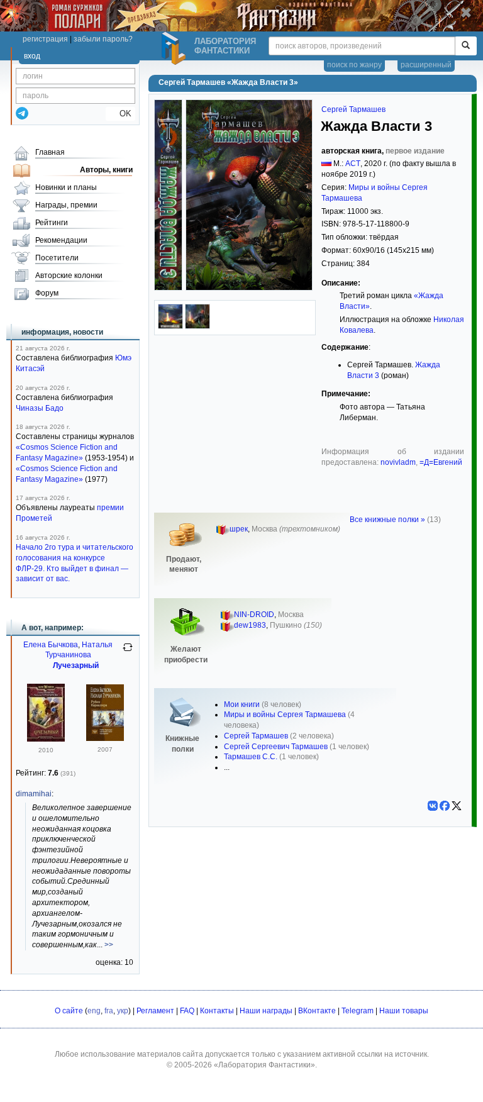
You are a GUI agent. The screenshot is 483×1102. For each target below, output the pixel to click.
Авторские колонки (69, 275)
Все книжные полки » (387, 519)
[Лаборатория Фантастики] (175, 48)
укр (122, 1010)
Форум (46, 293)
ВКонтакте (317, 1010)
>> (108, 944)
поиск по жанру (354, 64)
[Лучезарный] (46, 739)
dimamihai (34, 793)
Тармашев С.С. (250, 756)
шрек (239, 529)
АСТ (352, 163)
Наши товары (403, 1010)
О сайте (69, 1010)
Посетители (57, 257)
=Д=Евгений (440, 462)
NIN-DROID (254, 614)
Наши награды (266, 1010)
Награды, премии (66, 205)
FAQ (187, 1010)
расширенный (426, 64)
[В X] (457, 806)
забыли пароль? (103, 39)
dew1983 (250, 625)
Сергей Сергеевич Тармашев (276, 746)
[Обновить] (127, 652)
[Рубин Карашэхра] (105, 738)
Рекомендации (61, 240)
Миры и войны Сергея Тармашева (285, 714)
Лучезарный (76, 665)
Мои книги (242, 704)
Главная (50, 152)
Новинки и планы (66, 187)
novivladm (398, 462)
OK (120, 113)
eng (94, 1010)
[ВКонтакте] (433, 806)
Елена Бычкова (50, 644)
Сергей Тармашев (353, 109)
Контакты (217, 1010)
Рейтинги (51, 222)
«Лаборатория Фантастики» (264, 1064)
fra (108, 1010)
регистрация (45, 39)
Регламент (155, 1010)
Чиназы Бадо (40, 408)
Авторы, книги (106, 169)
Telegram (357, 1010)
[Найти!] (466, 45)
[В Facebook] (445, 806)
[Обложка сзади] (170, 326)
